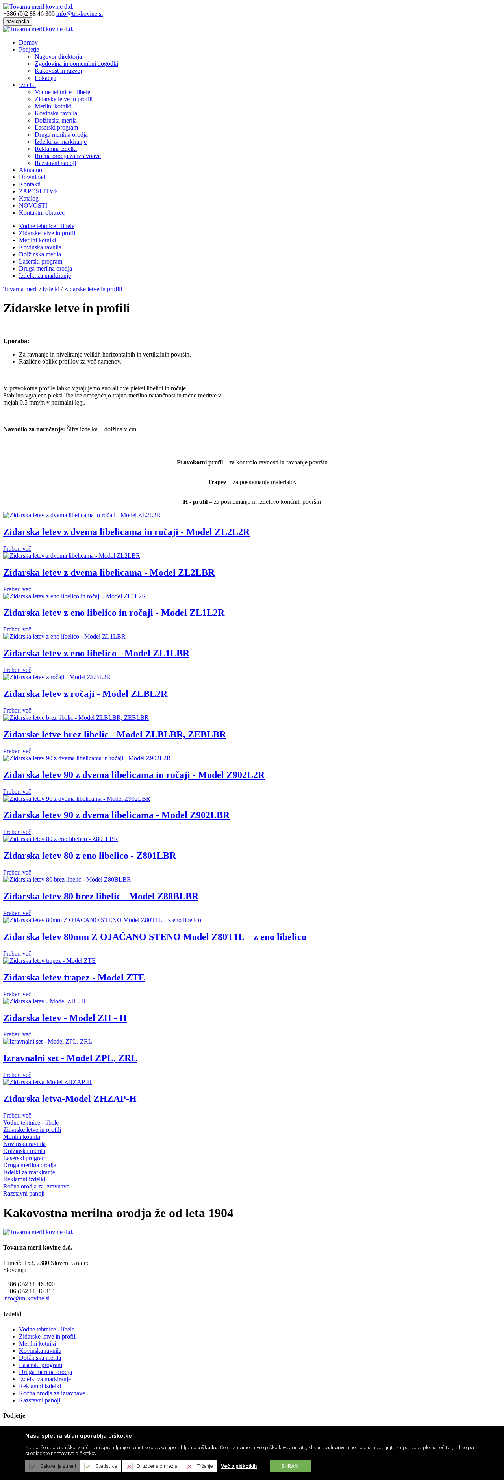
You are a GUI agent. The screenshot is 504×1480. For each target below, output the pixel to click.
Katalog (29, 198)
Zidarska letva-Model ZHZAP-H (70, 1099)
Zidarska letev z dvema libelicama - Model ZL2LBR (109, 572)
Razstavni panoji (55, 163)
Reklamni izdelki (56, 148)
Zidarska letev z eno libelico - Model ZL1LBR (96, 653)
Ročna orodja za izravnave (68, 155)
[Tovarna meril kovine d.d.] (38, 6)
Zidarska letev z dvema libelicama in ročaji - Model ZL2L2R (126, 532)
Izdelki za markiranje (61, 141)
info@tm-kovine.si (79, 13)
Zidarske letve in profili (64, 99)
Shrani (290, 1466)
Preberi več (17, 548)
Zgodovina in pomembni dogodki (76, 63)
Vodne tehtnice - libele (62, 92)
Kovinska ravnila (56, 113)
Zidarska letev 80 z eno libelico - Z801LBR (89, 855)
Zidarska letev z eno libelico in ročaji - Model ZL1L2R (113, 612)
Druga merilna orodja (61, 134)
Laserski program (56, 127)
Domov (28, 42)
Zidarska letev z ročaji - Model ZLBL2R (85, 694)
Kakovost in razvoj (58, 70)
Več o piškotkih (239, 1466)
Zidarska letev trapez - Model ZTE (74, 977)
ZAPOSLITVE (38, 191)
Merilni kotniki (53, 106)
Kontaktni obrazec (42, 212)
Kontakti (30, 184)
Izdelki (27, 85)
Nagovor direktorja (58, 56)
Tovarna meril (20, 289)
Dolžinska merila (56, 120)
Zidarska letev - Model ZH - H (65, 1018)
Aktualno (30, 170)
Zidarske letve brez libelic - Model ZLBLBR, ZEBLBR (114, 734)
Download (32, 177)
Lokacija (45, 77)
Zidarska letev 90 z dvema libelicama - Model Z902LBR (116, 815)
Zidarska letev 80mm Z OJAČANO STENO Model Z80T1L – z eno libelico (154, 937)
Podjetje (29, 49)
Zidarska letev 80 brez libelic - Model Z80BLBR (100, 896)
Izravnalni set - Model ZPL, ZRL (70, 1058)
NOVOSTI (33, 205)
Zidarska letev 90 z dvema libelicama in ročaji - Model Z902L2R (134, 775)
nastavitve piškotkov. (74, 1453)
